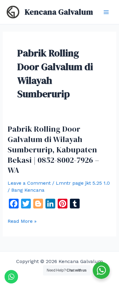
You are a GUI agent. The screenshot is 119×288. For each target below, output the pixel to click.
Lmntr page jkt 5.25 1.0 (83, 183)
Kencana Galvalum (59, 11)
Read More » (22, 221)
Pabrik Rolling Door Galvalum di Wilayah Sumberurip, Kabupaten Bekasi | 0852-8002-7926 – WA (53, 149)
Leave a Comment (29, 183)
